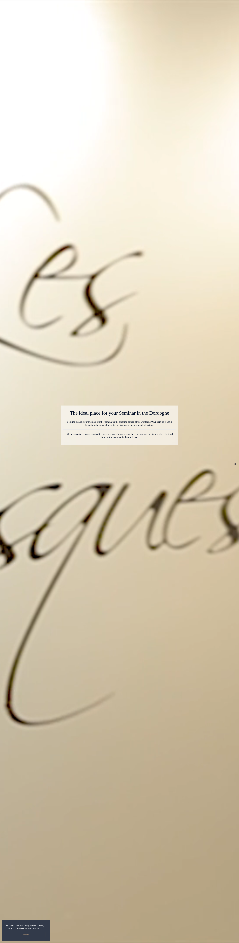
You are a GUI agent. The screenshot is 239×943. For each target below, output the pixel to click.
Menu (13, 4)
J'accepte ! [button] (25, 935)
